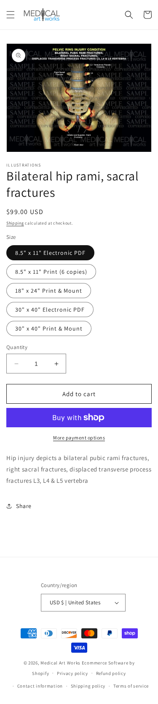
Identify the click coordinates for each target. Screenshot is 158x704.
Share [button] (24, 506)
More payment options (79, 437)
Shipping (15, 223)
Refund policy (111, 673)
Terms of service (131, 686)
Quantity (16, 347)
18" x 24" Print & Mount (48, 290)
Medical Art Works (60, 663)
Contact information (40, 686)
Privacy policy (72, 673)
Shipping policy (88, 686)
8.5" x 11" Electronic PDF (50, 253)
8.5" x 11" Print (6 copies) (51, 271)
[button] (10, 14)
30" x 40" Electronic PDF (50, 309)
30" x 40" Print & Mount (49, 328)
